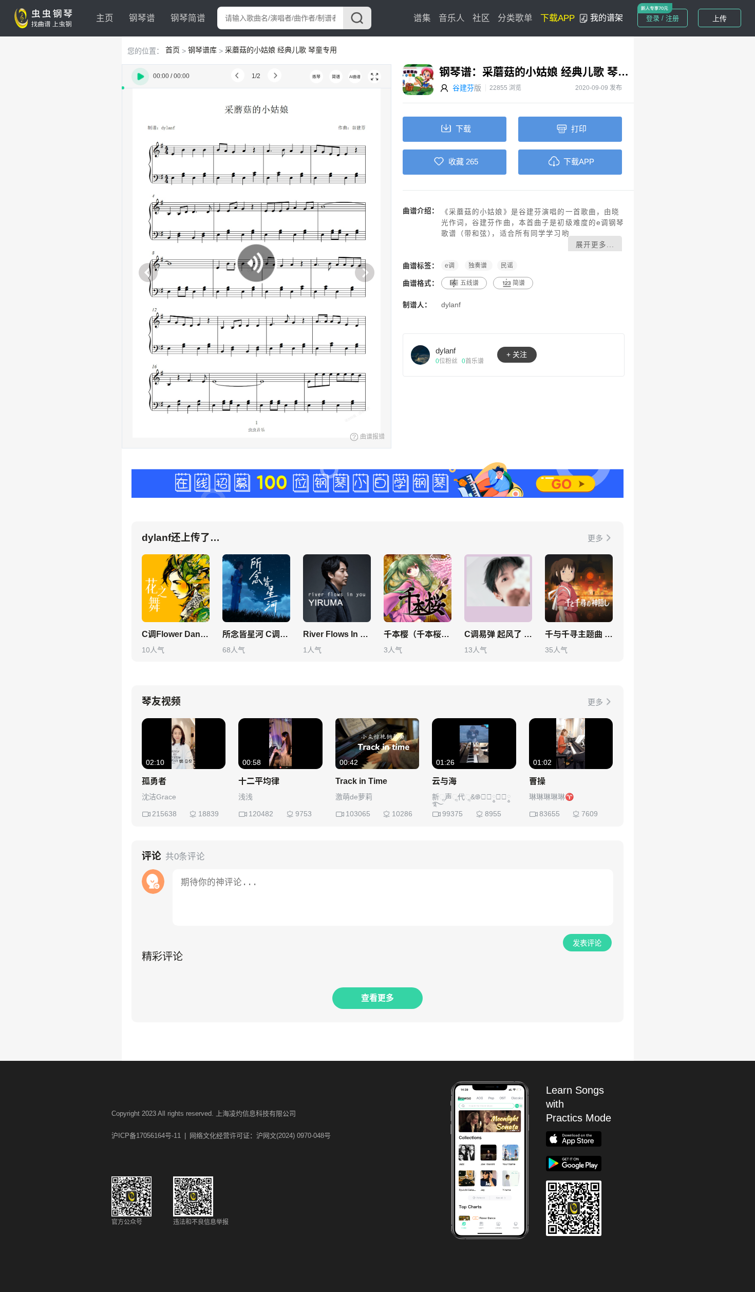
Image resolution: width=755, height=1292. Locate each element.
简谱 (519, 283)
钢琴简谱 (188, 18)
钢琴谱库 (202, 49)
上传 (719, 18)
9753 (303, 814)
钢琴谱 (142, 18)
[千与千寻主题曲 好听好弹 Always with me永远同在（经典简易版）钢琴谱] (579, 588)
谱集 (422, 18)
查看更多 (377, 998)
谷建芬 (463, 87)
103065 (358, 814)
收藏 (456, 161)
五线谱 (469, 283)
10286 (402, 814)
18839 (208, 814)
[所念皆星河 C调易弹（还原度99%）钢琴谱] (256, 588)
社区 (481, 18)
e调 (450, 265)
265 (472, 161)
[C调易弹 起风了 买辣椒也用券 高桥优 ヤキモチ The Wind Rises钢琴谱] (498, 588)
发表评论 (587, 943)
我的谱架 (606, 17)
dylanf (451, 305)
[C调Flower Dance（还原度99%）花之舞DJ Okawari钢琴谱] (176, 588)
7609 (589, 814)
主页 (105, 18)
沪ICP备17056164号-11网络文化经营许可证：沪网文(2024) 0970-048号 (221, 1135)
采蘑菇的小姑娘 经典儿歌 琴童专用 (281, 49)
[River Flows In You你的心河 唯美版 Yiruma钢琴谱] (337, 588)
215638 (164, 814)
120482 (261, 814)
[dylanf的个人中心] (420, 354)
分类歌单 (515, 18)
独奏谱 (478, 265)
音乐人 (452, 18)
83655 (549, 814)
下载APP (557, 18)
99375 (452, 814)
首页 (172, 49)
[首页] (45, 17)
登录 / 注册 (662, 18)
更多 (595, 538)
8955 (493, 814)
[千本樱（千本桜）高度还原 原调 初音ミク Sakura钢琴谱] (417, 588)
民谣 (507, 265)
